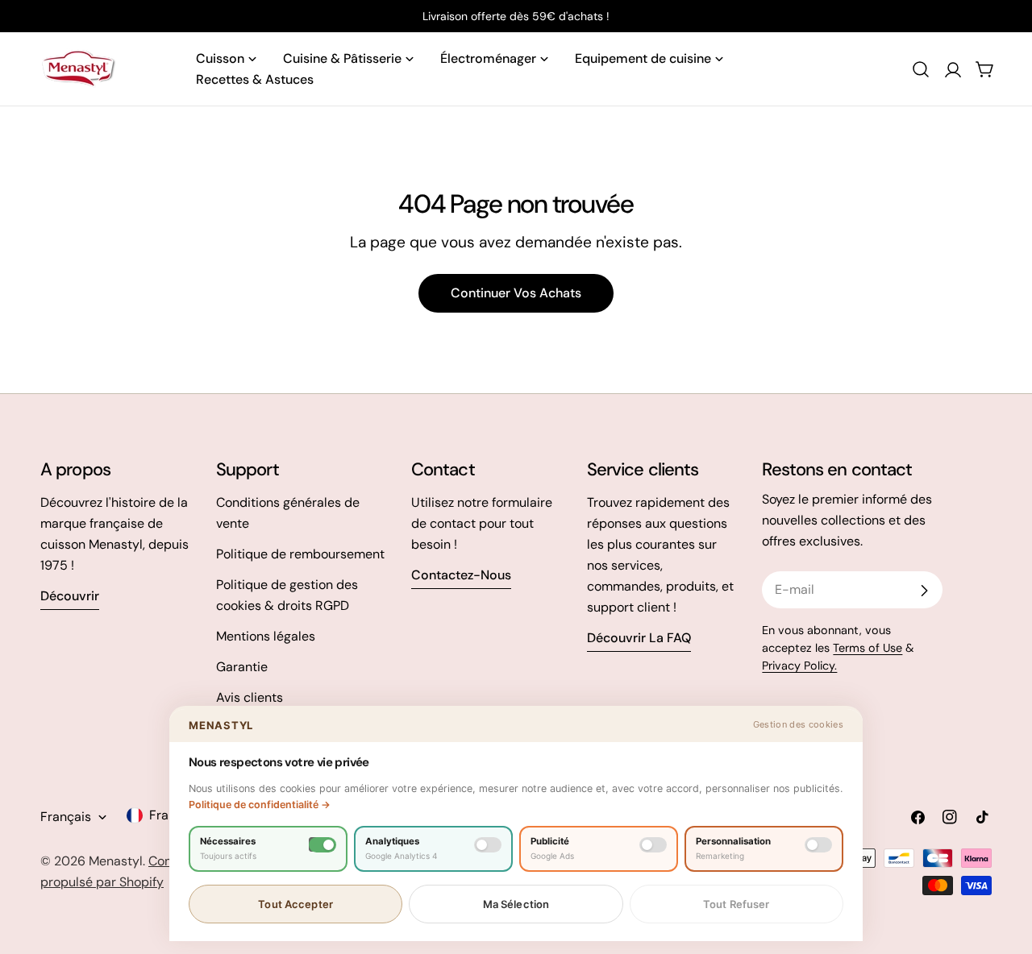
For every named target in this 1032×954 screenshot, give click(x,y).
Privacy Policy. (799, 665)
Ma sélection (516, 904)
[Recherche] (921, 69)
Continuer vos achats (516, 292)
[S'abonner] (924, 591)
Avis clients (249, 697)
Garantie (242, 666)
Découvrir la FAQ (639, 637)
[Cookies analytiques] (487, 844)
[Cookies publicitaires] (653, 844)
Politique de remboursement (300, 553)
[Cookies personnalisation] (818, 844)
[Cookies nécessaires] (322, 844)
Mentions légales (265, 636)
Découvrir (69, 595)
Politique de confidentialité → (260, 804)
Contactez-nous (461, 574)
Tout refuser (736, 904)
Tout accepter (295, 904)
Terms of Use (867, 648)
